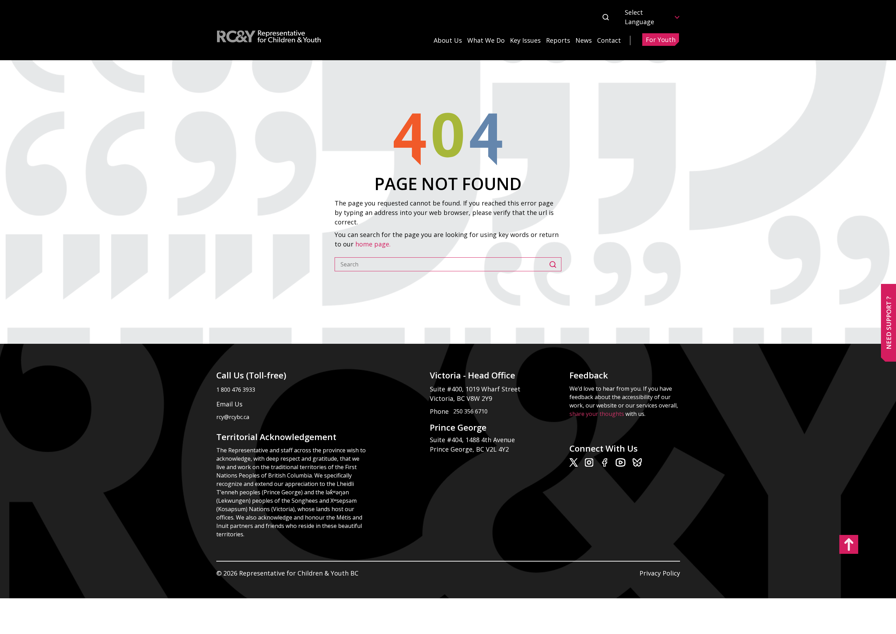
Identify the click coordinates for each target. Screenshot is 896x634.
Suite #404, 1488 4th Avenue (473, 440)
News (583, 40)
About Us (448, 40)
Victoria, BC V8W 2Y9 (462, 398)
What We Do (486, 40)
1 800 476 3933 (235, 389)
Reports (558, 40)
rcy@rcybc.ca (232, 417)
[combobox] (442, 264)
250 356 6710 (470, 411)
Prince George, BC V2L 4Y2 (469, 449)
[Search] (555, 264)
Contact (609, 40)
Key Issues (525, 40)
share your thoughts (596, 414)
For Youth (661, 39)
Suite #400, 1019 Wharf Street (477, 389)
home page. (373, 244)
